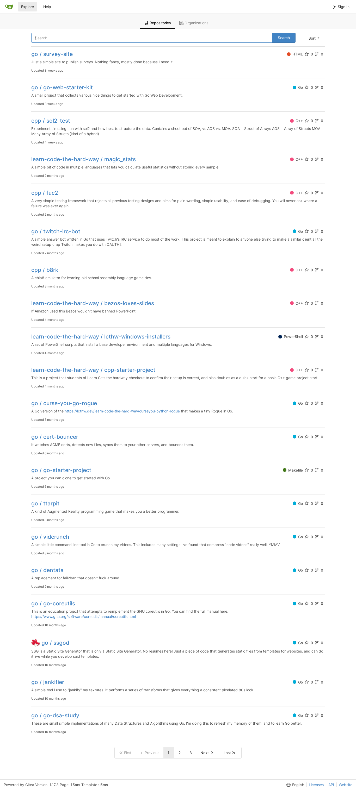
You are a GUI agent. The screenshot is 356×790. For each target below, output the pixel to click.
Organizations (196, 23)
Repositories (160, 23)
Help (47, 6)
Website (345, 784)
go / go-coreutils (53, 603)
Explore (27, 6)
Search (284, 37)
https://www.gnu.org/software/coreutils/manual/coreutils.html (83, 616)
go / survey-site (52, 54)
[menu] (314, 38)
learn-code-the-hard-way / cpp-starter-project (93, 370)
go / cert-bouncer (54, 437)
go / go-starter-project (61, 470)
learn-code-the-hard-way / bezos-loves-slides (92, 303)
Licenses (316, 784)
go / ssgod (55, 642)
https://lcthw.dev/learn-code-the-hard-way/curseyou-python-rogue (122, 411)
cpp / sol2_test (50, 120)
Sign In (343, 6)
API (331, 784)
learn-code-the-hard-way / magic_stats (83, 159)
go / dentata (47, 570)
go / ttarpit (45, 503)
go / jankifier (47, 682)
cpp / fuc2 (44, 193)
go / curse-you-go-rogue (64, 403)
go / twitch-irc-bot (55, 231)
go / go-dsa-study (55, 715)
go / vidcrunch (50, 537)
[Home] (9, 7)
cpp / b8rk (44, 270)
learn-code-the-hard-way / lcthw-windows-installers (100, 336)
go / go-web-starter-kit (62, 87)
